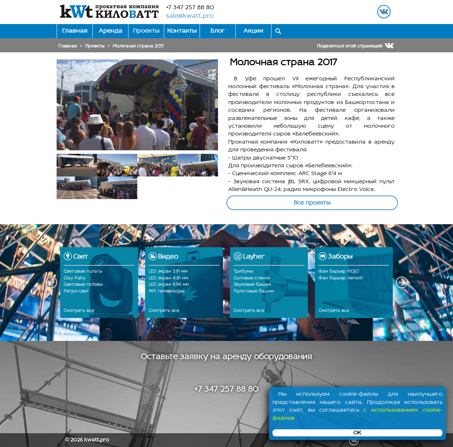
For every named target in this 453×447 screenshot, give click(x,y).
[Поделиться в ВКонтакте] (389, 45)
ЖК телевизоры (166, 291)
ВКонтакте (384, 11)
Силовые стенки (252, 278)
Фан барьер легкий (341, 278)
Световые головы (83, 284)
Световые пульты (83, 271)
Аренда (110, 31)
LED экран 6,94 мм (169, 284)
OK (357, 433)
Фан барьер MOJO (339, 271)
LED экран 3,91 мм (168, 271)
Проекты (146, 31)
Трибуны (243, 271)
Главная (74, 31)
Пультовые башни (254, 291)
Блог (218, 31)
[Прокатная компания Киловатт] (109, 11)
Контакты (182, 31)
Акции (253, 31)
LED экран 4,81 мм (168, 278)
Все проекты (312, 203)
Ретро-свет (76, 291)
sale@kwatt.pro (189, 16)
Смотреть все (79, 310)
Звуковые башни (252, 284)
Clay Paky (75, 278)
